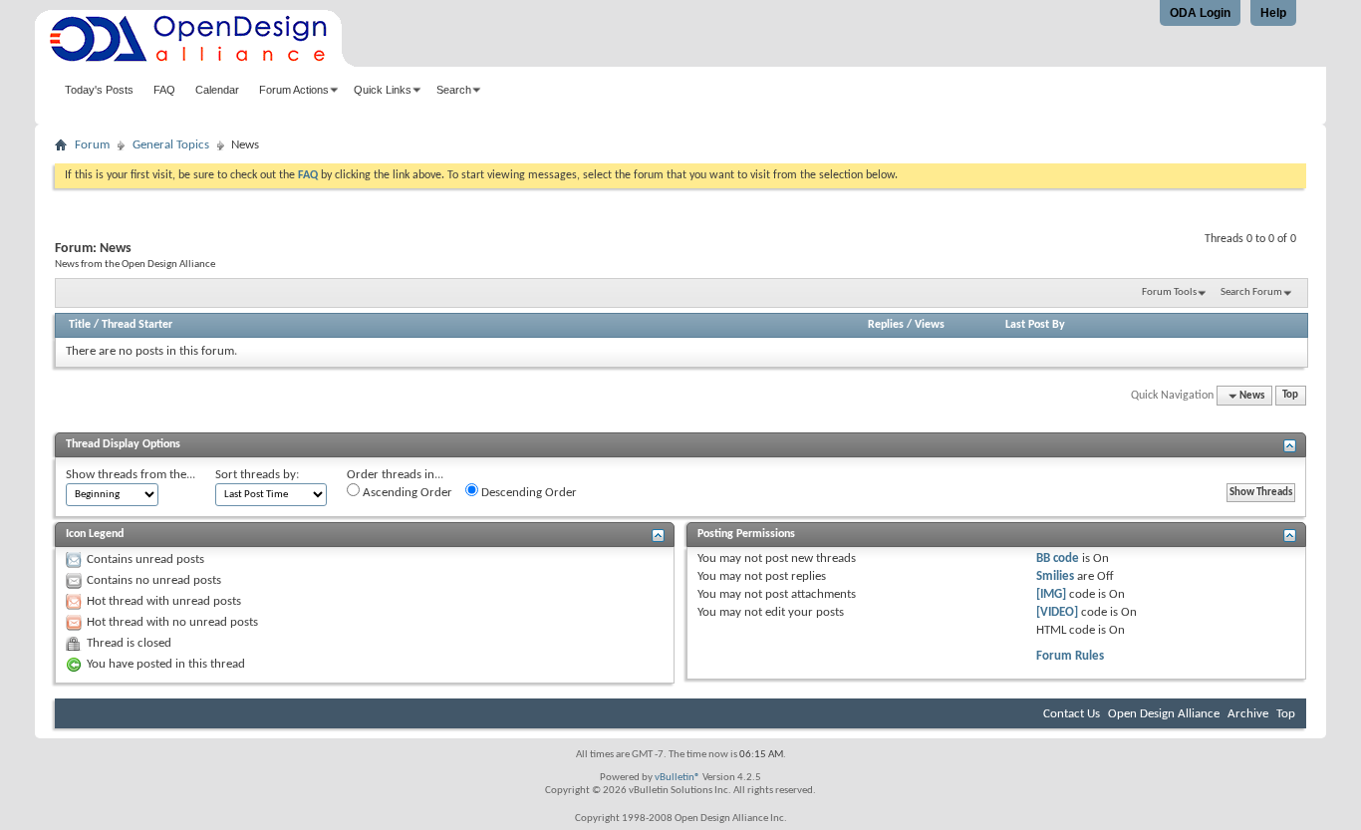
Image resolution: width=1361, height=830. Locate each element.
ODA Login (1200, 13)
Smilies (1055, 576)
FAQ (164, 90)
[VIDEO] (1057, 612)
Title (80, 325)
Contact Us (1071, 713)
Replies (886, 325)
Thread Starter (137, 325)
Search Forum (1251, 292)
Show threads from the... (130, 474)
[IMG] (1051, 594)
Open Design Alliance (1164, 713)
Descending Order (527, 492)
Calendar (217, 90)
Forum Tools (1169, 292)
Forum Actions (294, 90)
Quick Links (382, 90)
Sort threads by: (257, 474)
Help (1273, 13)
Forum (92, 144)
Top (1290, 396)
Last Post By (1035, 325)
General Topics (171, 144)
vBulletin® (677, 777)
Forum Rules (1070, 656)
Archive (1247, 713)
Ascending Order (406, 492)
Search (453, 90)
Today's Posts (99, 90)
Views (930, 325)
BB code (1057, 558)
